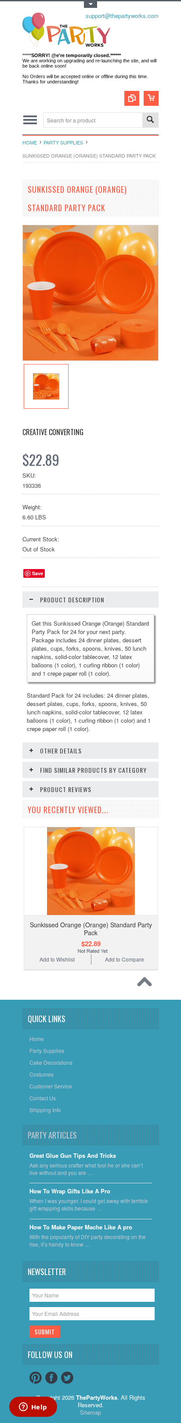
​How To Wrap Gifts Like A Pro (69, 1191)
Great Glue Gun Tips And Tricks (72, 1156)
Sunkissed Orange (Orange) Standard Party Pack (91, 928)
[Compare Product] (131, 98)
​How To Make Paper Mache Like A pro (80, 1227)
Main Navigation (30, 120)
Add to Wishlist (57, 959)
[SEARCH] (150, 120)
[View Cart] (151, 98)
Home (29, 142)
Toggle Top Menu (90, 4)
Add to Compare (124, 959)
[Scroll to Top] (146, 984)
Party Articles (52, 1135)
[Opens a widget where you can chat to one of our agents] (33, 1408)
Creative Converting (52, 432)
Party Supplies (63, 142)
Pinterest (35, 1378)
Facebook (51, 1378)
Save (37, 573)
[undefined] (90, 358)
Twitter (67, 1378)
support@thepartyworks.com (122, 15)
